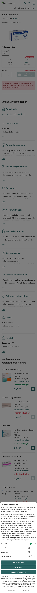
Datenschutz (11, 590)
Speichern (18, 567)
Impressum (26, 590)
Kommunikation (6, 556)
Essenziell (4, 544)
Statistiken (4, 552)
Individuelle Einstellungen (18, 572)
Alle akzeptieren (18, 563)
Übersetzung (5, 548)
